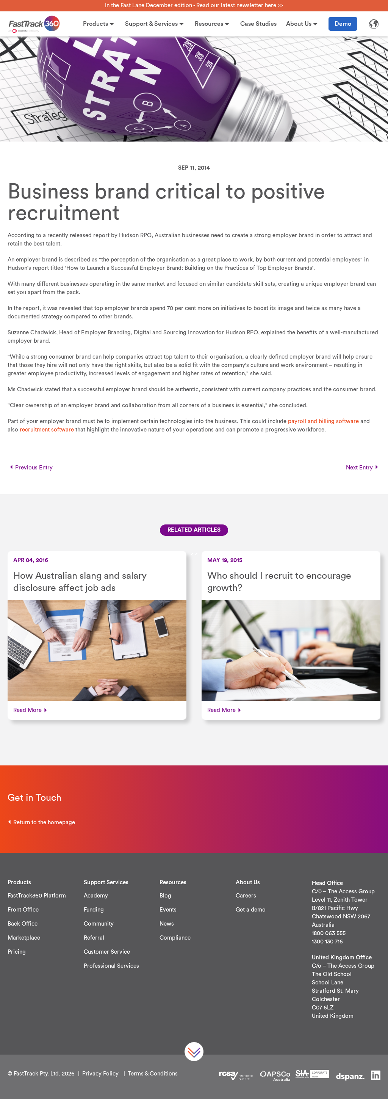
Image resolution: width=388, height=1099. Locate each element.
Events (168, 910)
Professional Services (111, 966)
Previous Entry (34, 468)
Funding (94, 910)
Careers (246, 896)
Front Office (23, 910)
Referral (94, 938)
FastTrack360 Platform (37, 896)
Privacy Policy (100, 1074)
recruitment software (47, 430)
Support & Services (151, 24)
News (167, 924)
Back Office (23, 924)
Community (99, 924)
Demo (343, 24)
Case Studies (258, 24)
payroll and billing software (323, 421)
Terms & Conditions (153, 1074)
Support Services (106, 882)
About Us (298, 24)
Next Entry (359, 468)
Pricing (17, 952)
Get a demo (251, 910)
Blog (165, 896)
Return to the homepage (44, 822)
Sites (373, 23)
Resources (209, 24)
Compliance (175, 938)
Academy (96, 896)
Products (95, 24)
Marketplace (24, 938)
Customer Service (107, 952)
